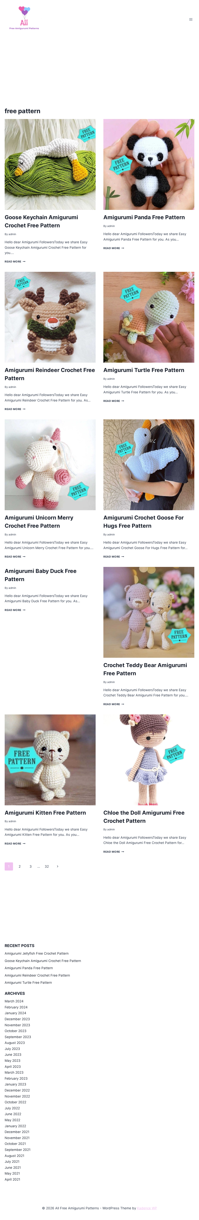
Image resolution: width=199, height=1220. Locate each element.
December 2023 (17, 1019)
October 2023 (15, 1031)
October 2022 (15, 1102)
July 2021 (12, 1162)
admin (12, 234)
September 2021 (18, 1150)
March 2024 (14, 1001)
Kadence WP (147, 1208)
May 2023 (12, 1061)
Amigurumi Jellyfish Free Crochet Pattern (37, 953)
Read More (15, 261)
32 (47, 866)
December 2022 (17, 1090)
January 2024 (15, 1013)
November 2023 (17, 1025)
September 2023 (18, 1037)
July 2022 (12, 1108)
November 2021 (17, 1138)
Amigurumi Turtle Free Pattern (143, 370)
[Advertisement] (99, 68)
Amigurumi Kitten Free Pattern (45, 812)
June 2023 (13, 1055)
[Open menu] (190, 19)
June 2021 (13, 1168)
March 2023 (14, 1072)
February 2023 (16, 1078)
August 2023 (15, 1043)
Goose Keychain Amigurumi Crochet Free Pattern (43, 961)
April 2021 (12, 1179)
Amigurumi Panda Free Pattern (144, 217)
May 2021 (12, 1173)
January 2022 (15, 1126)
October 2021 (15, 1144)
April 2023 (13, 1067)
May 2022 (12, 1120)
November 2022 (17, 1096)
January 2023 (15, 1084)
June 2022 (13, 1114)
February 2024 (16, 1007)
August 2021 (14, 1156)
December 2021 (17, 1132)
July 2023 (12, 1049)
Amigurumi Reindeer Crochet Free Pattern (37, 975)
